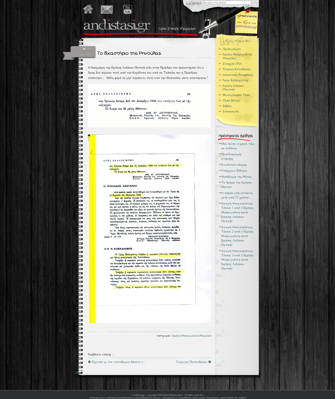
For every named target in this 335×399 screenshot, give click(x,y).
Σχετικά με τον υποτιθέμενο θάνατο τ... (118, 362)
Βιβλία (227, 106)
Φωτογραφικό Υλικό (236, 95)
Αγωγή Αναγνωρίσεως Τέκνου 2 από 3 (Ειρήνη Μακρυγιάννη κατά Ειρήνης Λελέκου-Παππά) (237, 236)
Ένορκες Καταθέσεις (236, 69)
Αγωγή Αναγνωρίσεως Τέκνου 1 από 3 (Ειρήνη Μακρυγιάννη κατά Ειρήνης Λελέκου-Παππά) (237, 212)
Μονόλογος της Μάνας (236, 176)
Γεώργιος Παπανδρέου (192, 362)
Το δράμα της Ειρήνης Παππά (236, 185)
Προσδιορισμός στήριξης (231, 156)
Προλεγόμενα (232, 49)
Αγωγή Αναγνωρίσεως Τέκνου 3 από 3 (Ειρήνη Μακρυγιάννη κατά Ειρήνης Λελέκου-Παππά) (237, 260)
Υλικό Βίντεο (231, 100)
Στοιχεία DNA (232, 63)
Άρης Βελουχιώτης (235, 80)
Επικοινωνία (231, 111)
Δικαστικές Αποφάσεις (238, 75)
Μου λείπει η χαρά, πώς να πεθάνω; (237, 146)
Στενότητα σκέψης (234, 164)
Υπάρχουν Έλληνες (234, 170)
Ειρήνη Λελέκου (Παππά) (233, 87)
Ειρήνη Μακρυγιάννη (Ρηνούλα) (191, 335)
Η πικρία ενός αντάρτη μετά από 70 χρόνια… (236, 195)
